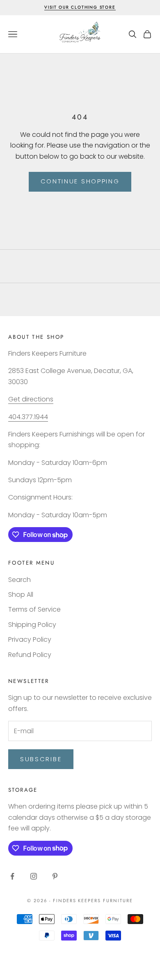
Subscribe (41, 759)
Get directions (30, 399)
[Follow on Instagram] (34, 876)
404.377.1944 (28, 417)
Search (19, 579)
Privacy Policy (29, 639)
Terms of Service (34, 609)
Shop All (20, 594)
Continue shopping (80, 181)
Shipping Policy (32, 624)
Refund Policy (29, 654)
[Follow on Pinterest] (55, 876)
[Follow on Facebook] (12, 876)
